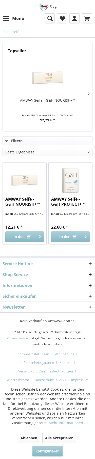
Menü (18, 18)
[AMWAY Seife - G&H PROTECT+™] (70, 180)
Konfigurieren (47, 451)
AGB (62, 379)
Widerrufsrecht (18, 379)
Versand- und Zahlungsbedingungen (45, 371)
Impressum (79, 379)
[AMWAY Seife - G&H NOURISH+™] (47, 77)
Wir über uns (64, 354)
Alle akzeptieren (59, 438)
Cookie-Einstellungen (33, 354)
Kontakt (66, 362)
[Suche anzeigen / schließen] (50, 18)
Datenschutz (44, 379)
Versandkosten (17, 338)
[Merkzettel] (62, 18)
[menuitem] (13, 18)
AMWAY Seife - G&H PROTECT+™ (68, 202)
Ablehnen (29, 438)
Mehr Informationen (66, 422)
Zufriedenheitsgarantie (37, 362)
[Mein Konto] (74, 18)
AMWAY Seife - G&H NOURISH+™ (47, 100)
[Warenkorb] (87, 18)
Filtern (16, 140)
